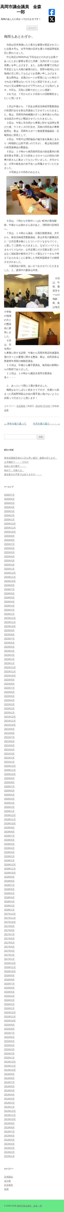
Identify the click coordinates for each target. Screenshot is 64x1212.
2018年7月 (9, 885)
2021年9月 (9, 729)
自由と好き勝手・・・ (15, 466)
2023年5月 (9, 647)
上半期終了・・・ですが (16, 462)
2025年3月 (9, 560)
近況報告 (21, 406)
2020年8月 (9, 782)
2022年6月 (9, 692)
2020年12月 (10, 766)
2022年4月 (9, 700)
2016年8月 (9, 979)
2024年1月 (9, 614)
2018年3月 (9, 901)
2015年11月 (10, 1016)
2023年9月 (9, 630)
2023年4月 (9, 651)
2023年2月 (9, 659)
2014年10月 (10, 1070)
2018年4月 (9, 897)
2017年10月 (10, 922)
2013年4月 (9, 1144)
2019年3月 (9, 852)
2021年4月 (9, 749)
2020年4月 (9, 799)
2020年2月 (9, 807)
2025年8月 (9, 540)
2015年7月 (9, 1033)
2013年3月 (9, 1148)
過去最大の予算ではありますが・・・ (23, 474)
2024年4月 (9, 601)
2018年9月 (9, 877)
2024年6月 (9, 593)
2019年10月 (10, 823)
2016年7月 (9, 983)
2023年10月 (10, 626)
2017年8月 (9, 930)
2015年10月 (10, 1020)
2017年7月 (9, 934)
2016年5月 (9, 992)
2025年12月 (10, 523)
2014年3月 (9, 1098)
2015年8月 (9, 1029)
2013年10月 (10, 1119)
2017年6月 (9, 938)
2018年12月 (10, 864)
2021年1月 (9, 762)
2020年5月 (9, 795)
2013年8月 (9, 1127)
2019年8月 (9, 831)
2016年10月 (10, 971)
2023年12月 (10, 618)
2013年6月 (9, 1135)
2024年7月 (9, 589)
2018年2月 (9, 905)
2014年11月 (10, 1066)
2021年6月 (9, 741)
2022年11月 (10, 671)
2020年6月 (9, 790)
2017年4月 (9, 947)
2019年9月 (9, 827)
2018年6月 (9, 889)
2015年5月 (9, 1041)
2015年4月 (9, 1045)
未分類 (7, 1181)
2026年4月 (9, 507)
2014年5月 (9, 1090)
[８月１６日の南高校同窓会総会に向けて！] (32, 195)
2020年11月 (10, 770)
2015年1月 (9, 1057)
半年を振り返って (15, 423)
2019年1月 (9, 860)
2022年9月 (9, 679)
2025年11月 (10, 527)
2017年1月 (9, 959)
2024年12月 (10, 573)
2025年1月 (9, 569)
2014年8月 (9, 1078)
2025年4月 (9, 556)
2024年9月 (9, 585)
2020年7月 (9, 786)
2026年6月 (9, 499)
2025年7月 (9, 544)
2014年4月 (9, 1094)
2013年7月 (9, 1131)
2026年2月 (9, 515)
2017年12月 (10, 914)
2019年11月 (10, 819)
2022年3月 (9, 704)
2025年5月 (9, 552)
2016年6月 (9, 988)
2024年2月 (9, 610)
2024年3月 (9, 606)
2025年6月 (9, 548)
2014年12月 (10, 1062)
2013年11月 (10, 1115)
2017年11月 (10, 918)
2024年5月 (9, 597)
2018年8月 (9, 881)
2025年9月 (9, 536)
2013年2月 (9, 1152)
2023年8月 (9, 634)
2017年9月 (9, 926)
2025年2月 (9, 564)
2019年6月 (9, 840)
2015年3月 (9, 1049)
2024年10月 (10, 581)
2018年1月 (9, 910)
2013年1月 (9, 1156)
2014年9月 (9, 1074)
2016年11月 (10, 967)
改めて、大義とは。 (14, 470)
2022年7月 (9, 688)
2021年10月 (10, 725)
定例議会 (8, 1177)
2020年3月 (9, 803)
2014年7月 (9, 1082)
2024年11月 (10, 577)
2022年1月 (9, 712)
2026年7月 (9, 495)
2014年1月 (9, 1107)
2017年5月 (9, 942)
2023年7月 (9, 638)
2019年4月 (9, 848)
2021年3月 (9, 753)
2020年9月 (9, 778)
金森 (6, 410)
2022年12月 (10, 667)
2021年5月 (9, 745)
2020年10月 (10, 774)
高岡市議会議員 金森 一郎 (20, 9)
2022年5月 (9, 696)
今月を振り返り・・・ (46, 423)
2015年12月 (10, 1012)
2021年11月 (10, 721)
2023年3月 (9, 655)
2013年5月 (9, 1140)
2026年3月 (9, 511)
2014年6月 (9, 1086)
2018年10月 (10, 873)
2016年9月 (9, 975)
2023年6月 (9, 643)
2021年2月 (9, 758)
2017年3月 (9, 951)
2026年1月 (9, 519)
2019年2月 (9, 856)
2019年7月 (9, 836)
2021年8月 (9, 733)
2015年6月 (9, 1037)
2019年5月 (9, 844)
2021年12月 (10, 716)
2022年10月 (10, 675)
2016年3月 (9, 1000)
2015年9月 (9, 1025)
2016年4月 (9, 996)
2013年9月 (9, 1123)
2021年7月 (9, 737)
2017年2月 (9, 955)
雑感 (6, 1189)
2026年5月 (9, 503)
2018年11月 (10, 868)
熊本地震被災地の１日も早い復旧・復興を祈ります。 (30, 458)
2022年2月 (9, 708)
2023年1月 (9, 663)
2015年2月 (9, 1053)
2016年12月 (10, 963)
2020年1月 (9, 811)
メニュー (32, 28)
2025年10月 (10, 532)
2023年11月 (10, 622)
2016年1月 (9, 1008)
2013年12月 (10, 1111)
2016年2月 (9, 1004)
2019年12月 (10, 815)
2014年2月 (9, 1103)
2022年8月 (9, 684)
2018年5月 (9, 893)
